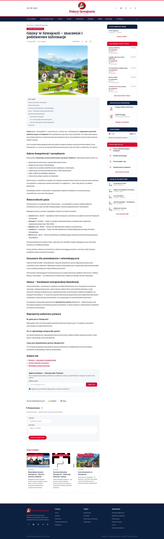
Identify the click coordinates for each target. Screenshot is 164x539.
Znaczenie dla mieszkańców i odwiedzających (41, 108)
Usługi (69, 19)
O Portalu (119, 19)
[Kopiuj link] (90, 41)
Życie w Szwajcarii (46, 19)
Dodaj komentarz (37, 437)
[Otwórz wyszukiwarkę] (136, 19)
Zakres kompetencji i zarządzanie (37, 102)
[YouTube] (121, 8)
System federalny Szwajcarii (39, 363)
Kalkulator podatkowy (118, 516)
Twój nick (31, 418)
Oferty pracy (115, 519)
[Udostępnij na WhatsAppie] (86, 41)
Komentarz (32, 425)
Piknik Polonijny (120, 114)
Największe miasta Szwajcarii (39, 366)
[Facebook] (116, 8)
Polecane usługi (116, 522)
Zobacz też (31, 125)
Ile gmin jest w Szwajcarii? (37, 116)
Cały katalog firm (122, 214)
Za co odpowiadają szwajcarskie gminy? (41, 119)
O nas (56, 513)
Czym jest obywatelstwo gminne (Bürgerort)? (42, 122)
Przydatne (52, 401)
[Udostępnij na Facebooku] (82, 41)
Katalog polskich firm (118, 513)
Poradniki (86, 516)
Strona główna (30, 25)
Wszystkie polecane (122, 172)
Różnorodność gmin (33, 105)
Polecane (108, 19)
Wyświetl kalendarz (122, 122)
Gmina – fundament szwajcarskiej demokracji (40, 111)
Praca (60, 19)
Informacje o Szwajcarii (91, 519)
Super (63, 401)
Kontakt (57, 516)
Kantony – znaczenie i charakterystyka (42, 360)
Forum (100, 19)
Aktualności (31, 19)
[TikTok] (131, 8)
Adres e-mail (37, 381)
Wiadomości (87, 513)
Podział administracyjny (41, 25)
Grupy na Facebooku (118, 528)
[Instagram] (126, 8)
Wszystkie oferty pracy (122, 95)
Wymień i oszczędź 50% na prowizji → (118, 137)
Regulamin (58, 525)
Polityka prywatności (61, 522)
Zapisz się (91, 384)
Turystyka (79, 19)
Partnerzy (58, 519)
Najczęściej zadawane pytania (36, 114)
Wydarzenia (87, 522)
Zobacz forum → (122, 36)
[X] (135, 8)
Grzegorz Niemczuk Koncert (124, 107)
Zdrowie (90, 19)
